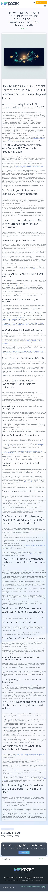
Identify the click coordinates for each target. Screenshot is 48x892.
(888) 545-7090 (44, 887)
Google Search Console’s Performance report (13, 285)
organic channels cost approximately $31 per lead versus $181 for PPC (23, 139)
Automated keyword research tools (28, 268)
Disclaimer (35, 886)
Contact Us (40, 886)
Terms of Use (30, 886)
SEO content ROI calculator (31, 482)
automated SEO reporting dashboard (33, 553)
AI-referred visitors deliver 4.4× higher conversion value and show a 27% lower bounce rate (22, 323)
